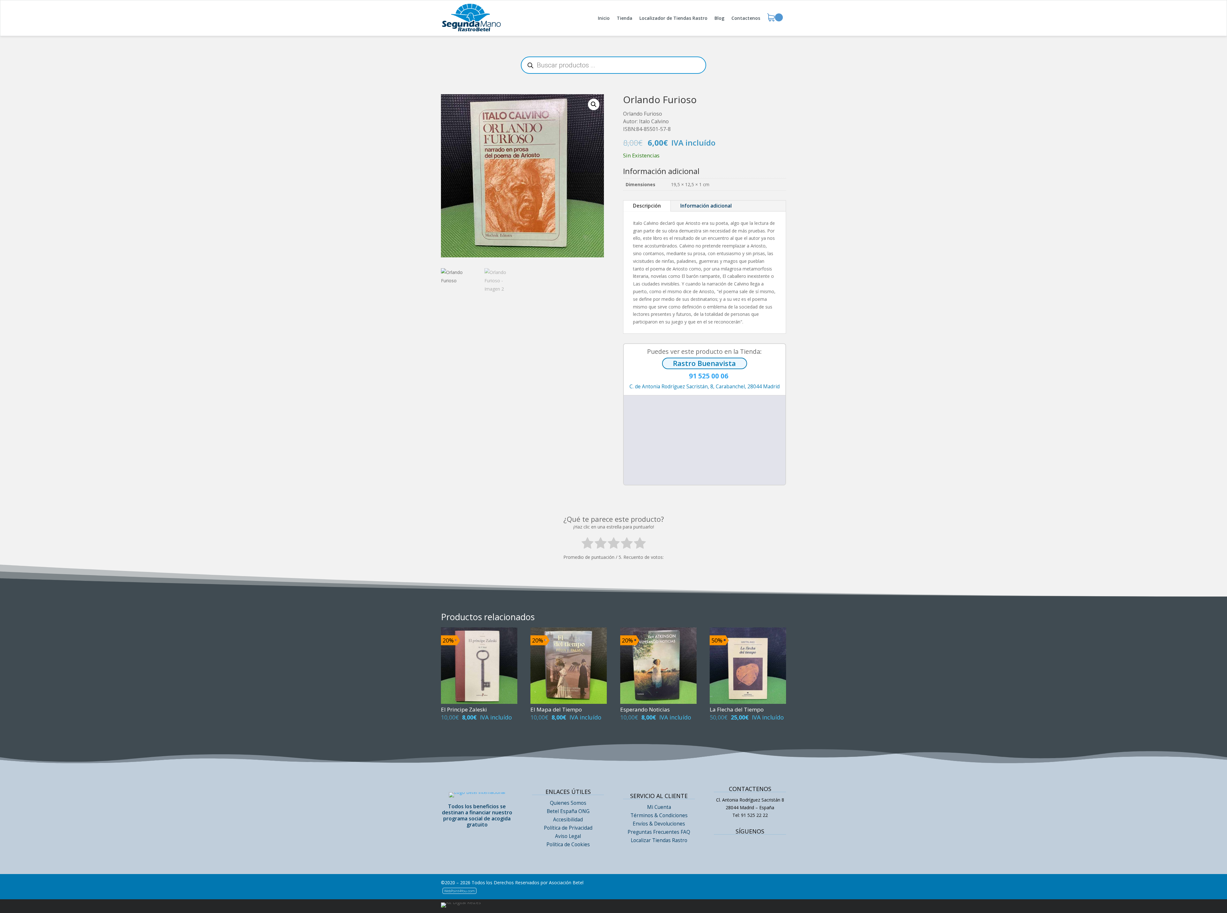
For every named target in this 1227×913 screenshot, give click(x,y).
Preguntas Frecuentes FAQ (659, 832)
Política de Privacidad (568, 828)
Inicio (604, 18)
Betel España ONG (568, 811)
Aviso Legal (568, 836)
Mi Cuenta (659, 807)
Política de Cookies (568, 844)
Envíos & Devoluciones (659, 823)
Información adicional (706, 205)
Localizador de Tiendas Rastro (673, 18)
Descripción (647, 205)
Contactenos (745, 18)
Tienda (624, 18)
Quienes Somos (568, 803)
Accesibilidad (568, 819)
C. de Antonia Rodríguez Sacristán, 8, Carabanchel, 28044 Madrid (704, 386)
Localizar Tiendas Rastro (659, 840)
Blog (719, 18)
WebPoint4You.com (459, 890)
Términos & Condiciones (659, 815)
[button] (593, 104)
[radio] (587, 544)
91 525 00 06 (704, 376)
